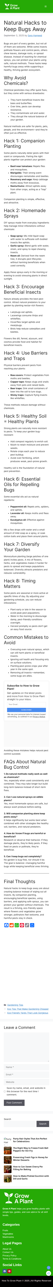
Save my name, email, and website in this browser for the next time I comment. (26, 1091)
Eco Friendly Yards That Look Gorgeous (27, 1013)
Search (7, 1119)
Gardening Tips (15, 1005)
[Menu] (45, 6)
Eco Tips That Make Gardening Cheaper (28, 1009)
